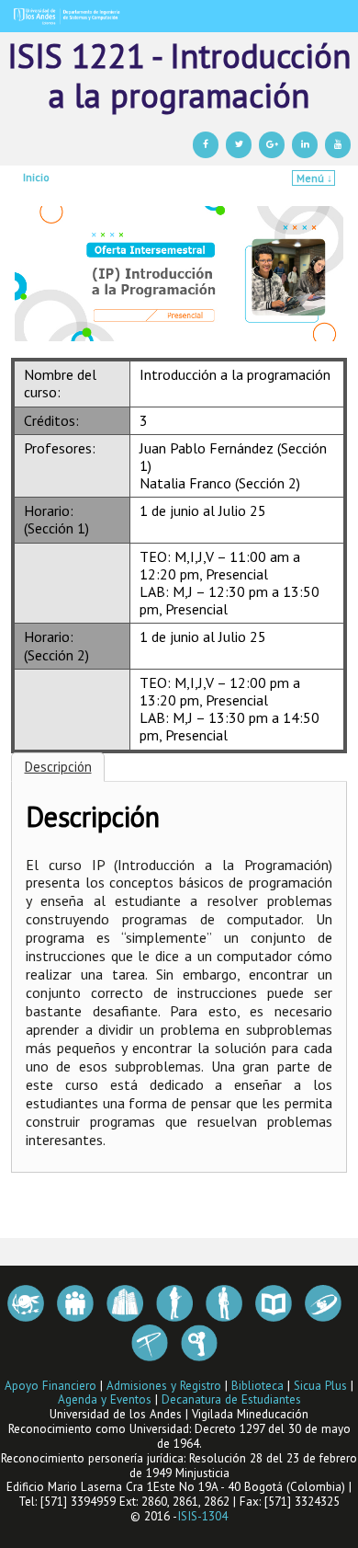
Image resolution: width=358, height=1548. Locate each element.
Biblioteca (257, 1385)
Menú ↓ (314, 178)
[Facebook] (205, 145)
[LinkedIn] (305, 145)
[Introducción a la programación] (179, 16)
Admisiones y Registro (163, 1385)
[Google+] (272, 145)
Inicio (36, 177)
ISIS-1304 (202, 1516)
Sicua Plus (320, 1385)
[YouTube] (338, 145)
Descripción (58, 766)
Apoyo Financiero (50, 1385)
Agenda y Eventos (104, 1399)
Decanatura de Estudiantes (231, 1399)
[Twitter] (239, 145)
